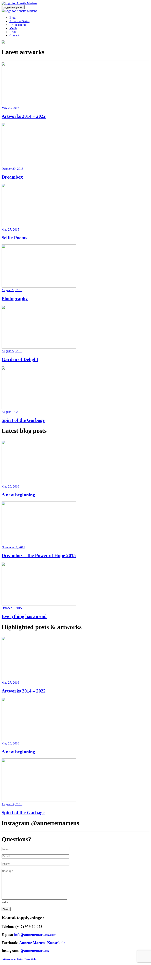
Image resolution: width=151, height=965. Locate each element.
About (13, 31)
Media (13, 28)
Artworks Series (19, 21)
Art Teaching (17, 24)
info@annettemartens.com (35, 935)
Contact (14, 35)
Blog (12, 17)
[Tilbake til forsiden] (19, 3)
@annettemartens (34, 950)
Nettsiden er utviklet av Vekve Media (19, 959)
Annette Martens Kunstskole (42, 943)
